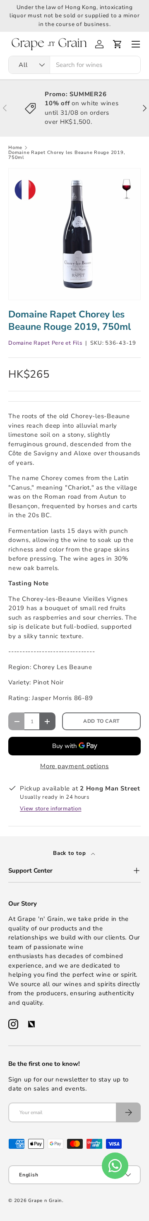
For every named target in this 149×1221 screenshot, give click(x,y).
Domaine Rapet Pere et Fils (45, 343)
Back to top (70, 853)
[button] (117, 44)
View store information (51, 808)
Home (15, 147)
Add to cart (101, 721)
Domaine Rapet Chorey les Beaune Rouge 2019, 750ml (66, 155)
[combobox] (74, 64)
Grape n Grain (45, 1200)
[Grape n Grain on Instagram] (13, 1024)
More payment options (74, 766)
